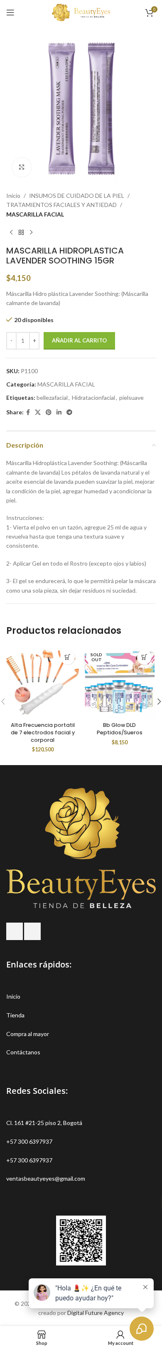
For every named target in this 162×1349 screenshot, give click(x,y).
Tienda (15, 1015)
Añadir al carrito (79, 340)
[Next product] (31, 232)
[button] (67, 657)
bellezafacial (52, 397)
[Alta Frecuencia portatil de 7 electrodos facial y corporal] (42, 682)
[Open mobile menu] (10, 12)
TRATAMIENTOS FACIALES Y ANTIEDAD (61, 204)
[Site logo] (81, 11)
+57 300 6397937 (29, 1141)
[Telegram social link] (69, 412)
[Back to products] (21, 232)
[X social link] (37, 412)
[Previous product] (11, 232)
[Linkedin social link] (59, 412)
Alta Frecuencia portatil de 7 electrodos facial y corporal (43, 732)
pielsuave (131, 397)
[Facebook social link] (28, 412)
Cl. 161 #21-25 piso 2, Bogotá (44, 1122)
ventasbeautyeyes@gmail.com (45, 1178)
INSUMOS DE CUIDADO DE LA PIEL (76, 195)
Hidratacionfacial (93, 397)
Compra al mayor (27, 1033)
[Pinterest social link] (48, 412)
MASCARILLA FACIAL (35, 214)
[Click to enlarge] (21, 167)
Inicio (13, 195)
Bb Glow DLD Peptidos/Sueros (119, 728)
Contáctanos (23, 1052)
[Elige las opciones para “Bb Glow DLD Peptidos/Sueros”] (144, 657)
